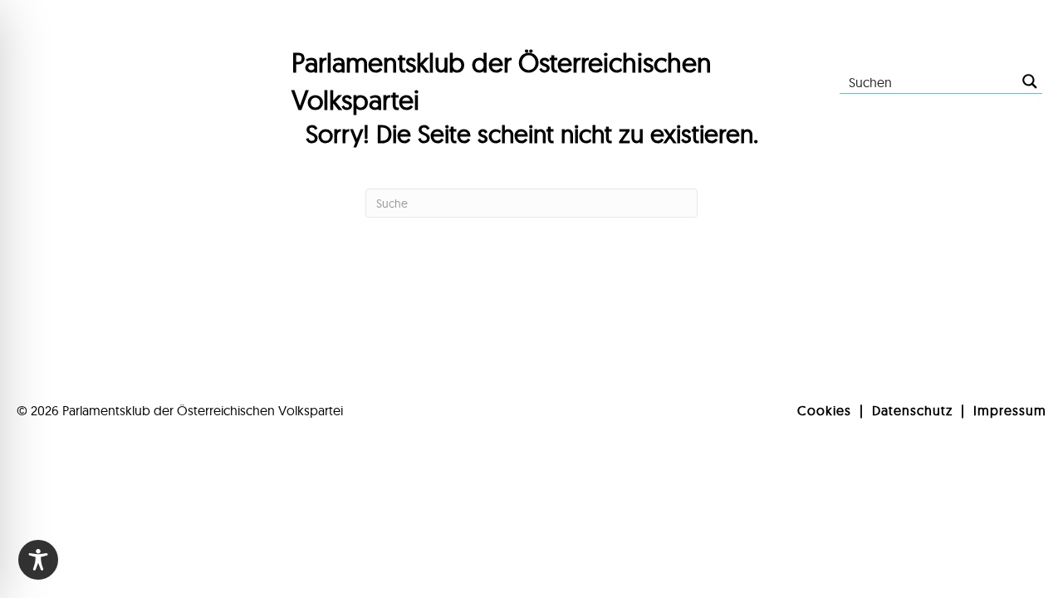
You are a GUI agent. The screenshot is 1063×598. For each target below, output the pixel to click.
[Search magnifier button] (1029, 81)
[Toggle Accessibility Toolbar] (38, 559)
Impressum (1009, 410)
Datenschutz (912, 410)
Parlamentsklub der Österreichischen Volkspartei (202, 410)
